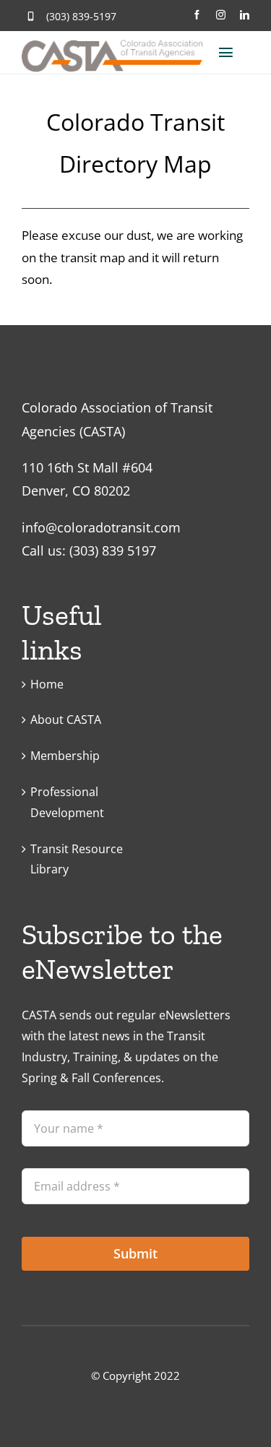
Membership (65, 756)
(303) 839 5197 (112, 550)
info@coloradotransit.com (101, 527)
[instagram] (220, 15)
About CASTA (65, 719)
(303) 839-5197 (81, 16)
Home (47, 684)
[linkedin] (244, 15)
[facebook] (197, 15)
